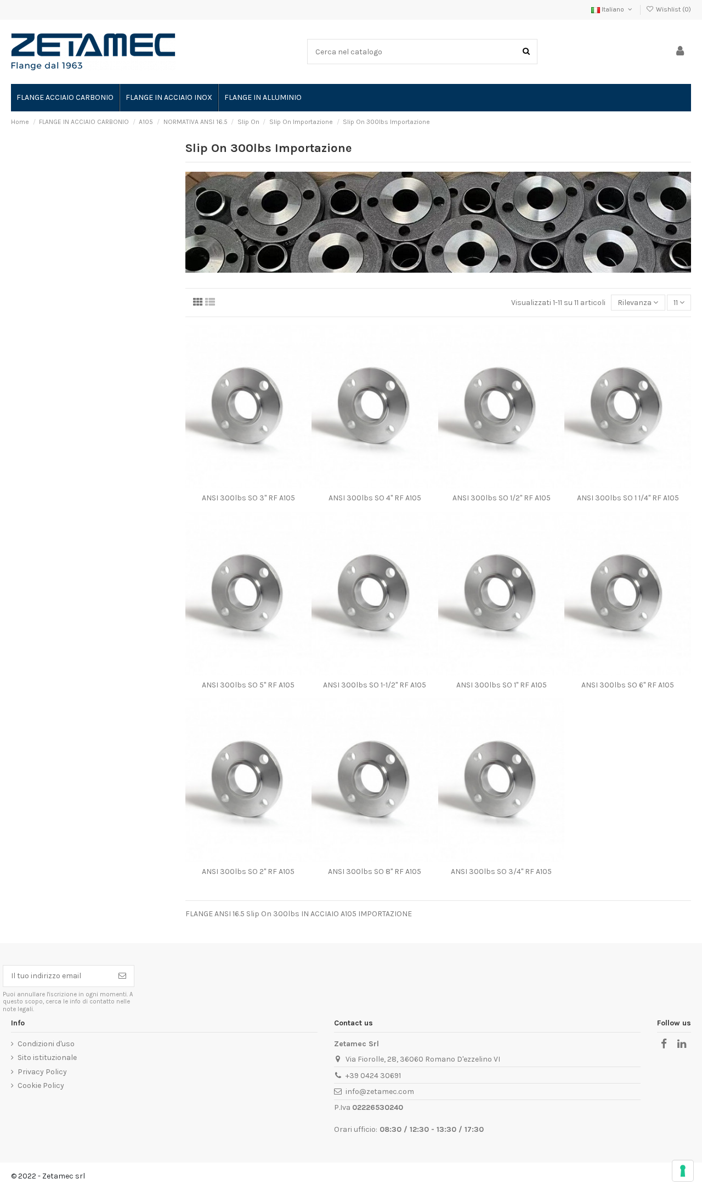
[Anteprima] (263, 484)
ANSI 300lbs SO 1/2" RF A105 (501, 498)
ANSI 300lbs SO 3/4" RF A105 (501, 871)
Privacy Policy (42, 1071)
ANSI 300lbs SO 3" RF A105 (248, 498)
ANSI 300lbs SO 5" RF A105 (248, 685)
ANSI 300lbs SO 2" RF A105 (248, 871)
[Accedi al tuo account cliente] (680, 52)
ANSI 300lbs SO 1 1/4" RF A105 (628, 498)
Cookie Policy (41, 1085)
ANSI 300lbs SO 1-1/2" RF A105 (374, 685)
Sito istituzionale (47, 1057)
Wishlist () (672, 9)
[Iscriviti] (122, 976)
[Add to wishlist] (233, 484)
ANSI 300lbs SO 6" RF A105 (627, 685)
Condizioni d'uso (46, 1043)
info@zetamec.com (380, 1091)
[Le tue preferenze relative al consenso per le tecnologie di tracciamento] (682, 1170)
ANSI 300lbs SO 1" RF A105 (501, 685)
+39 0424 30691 (373, 1075)
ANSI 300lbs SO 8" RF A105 (374, 871)
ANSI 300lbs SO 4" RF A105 (375, 498)
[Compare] (248, 484)
